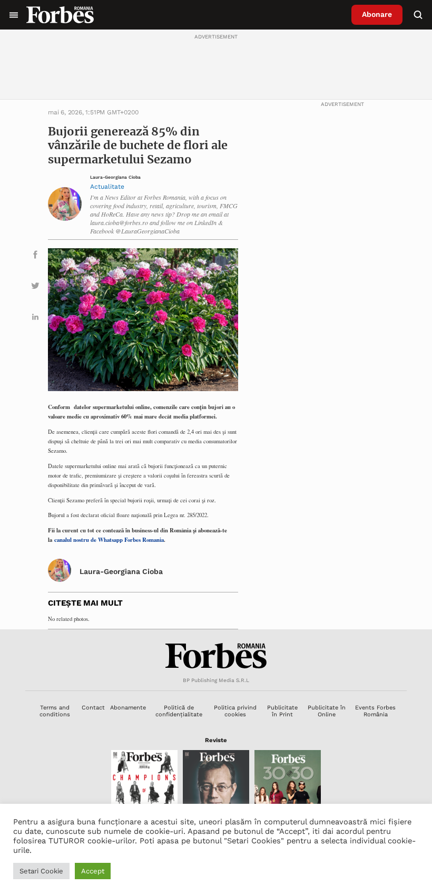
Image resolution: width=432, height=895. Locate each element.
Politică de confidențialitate (178, 711)
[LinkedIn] (35, 318)
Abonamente (128, 707)
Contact (93, 707)
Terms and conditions (55, 711)
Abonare (377, 14)
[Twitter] (35, 287)
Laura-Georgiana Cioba (115, 177)
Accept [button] (92, 871)
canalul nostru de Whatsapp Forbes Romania (109, 540)
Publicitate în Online (327, 711)
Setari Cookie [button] (41, 871)
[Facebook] (35, 256)
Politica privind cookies (235, 711)
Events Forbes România (375, 711)
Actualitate (107, 186)
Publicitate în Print (282, 711)
